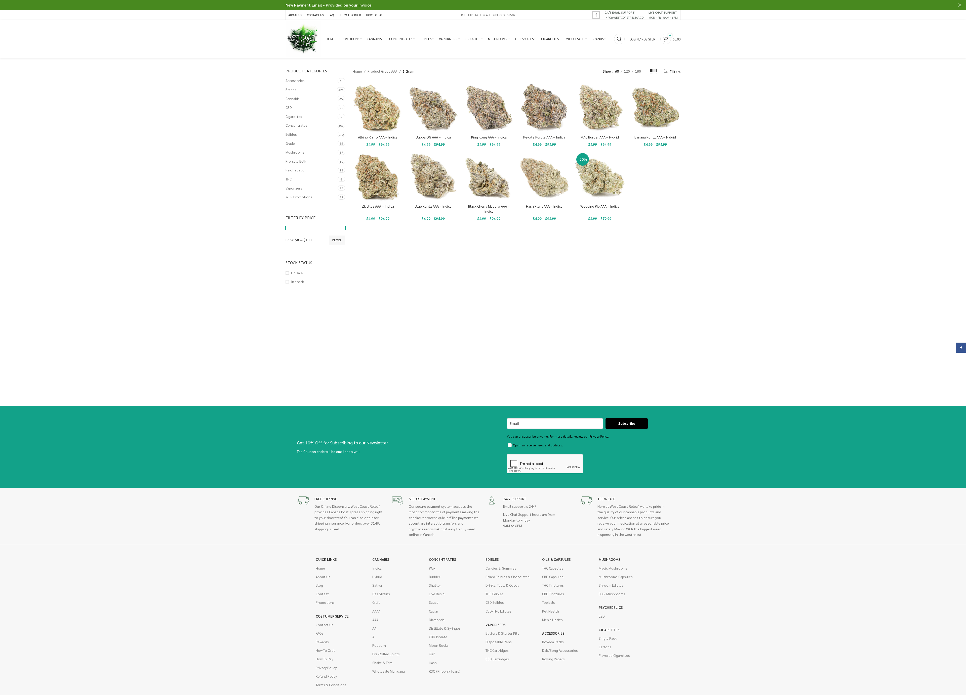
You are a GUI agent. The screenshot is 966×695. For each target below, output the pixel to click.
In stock (297, 281)
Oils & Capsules (556, 559)
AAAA (376, 611)
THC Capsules (552, 568)
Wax (432, 568)
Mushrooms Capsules (616, 576)
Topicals (548, 602)
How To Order (326, 650)
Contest (322, 593)
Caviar (433, 611)
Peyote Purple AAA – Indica (544, 137)
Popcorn (379, 645)
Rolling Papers (553, 659)
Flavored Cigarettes (614, 655)
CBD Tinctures (553, 593)
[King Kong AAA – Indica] (489, 107)
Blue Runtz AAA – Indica (433, 206)
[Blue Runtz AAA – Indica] (433, 176)
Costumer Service (332, 616)
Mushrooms (295, 152)
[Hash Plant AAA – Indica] (544, 176)
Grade (290, 143)
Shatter (435, 585)
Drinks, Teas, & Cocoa (502, 585)
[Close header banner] (959, 5)
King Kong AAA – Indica (489, 137)
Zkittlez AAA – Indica (378, 206)
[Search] (619, 39)
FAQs (320, 633)
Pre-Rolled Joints (386, 654)
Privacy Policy (326, 667)
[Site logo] (303, 38)
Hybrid (377, 576)
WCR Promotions (299, 197)
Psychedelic (295, 170)
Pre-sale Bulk (296, 161)
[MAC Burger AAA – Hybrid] (600, 107)
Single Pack (608, 638)
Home (357, 71)
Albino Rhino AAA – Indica (377, 137)
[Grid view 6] (653, 71)
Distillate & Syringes (445, 628)
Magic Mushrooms (613, 568)
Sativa (377, 585)
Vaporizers (294, 188)
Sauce (433, 602)
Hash (433, 662)
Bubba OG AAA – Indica (433, 137)
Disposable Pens (499, 641)
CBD (289, 107)
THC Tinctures (553, 585)
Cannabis (293, 98)
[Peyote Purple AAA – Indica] (544, 107)
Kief (432, 654)
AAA (375, 619)
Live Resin (437, 593)
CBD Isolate (438, 636)
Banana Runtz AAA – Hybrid (655, 137)
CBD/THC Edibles (498, 611)
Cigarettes (294, 116)
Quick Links (326, 559)
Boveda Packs (553, 641)
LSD (602, 616)
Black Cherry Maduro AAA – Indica (489, 208)
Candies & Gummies (501, 568)
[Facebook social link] (596, 15)
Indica (377, 568)
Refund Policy (326, 676)
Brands (291, 89)
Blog (319, 585)
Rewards (322, 641)
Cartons (605, 646)
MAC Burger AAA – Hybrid (600, 137)
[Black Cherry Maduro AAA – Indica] (489, 176)
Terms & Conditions (331, 684)
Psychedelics (611, 607)
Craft (376, 602)
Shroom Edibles (611, 585)
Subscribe (626, 423)
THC (289, 179)
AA (374, 628)
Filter (337, 240)
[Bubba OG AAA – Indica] (433, 107)
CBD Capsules (553, 576)
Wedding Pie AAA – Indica (599, 206)
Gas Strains (381, 593)
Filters (675, 71)
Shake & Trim (382, 662)
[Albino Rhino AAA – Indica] (378, 107)
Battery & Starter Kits (502, 633)
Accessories (295, 80)
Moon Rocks (439, 645)
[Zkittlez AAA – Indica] (378, 176)
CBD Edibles (495, 602)
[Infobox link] (624, 15)
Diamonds (437, 619)
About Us (323, 576)
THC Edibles (495, 593)
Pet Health (550, 611)
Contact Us (324, 624)
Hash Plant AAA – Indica (544, 206)
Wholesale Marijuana (388, 671)
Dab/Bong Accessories (560, 650)
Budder (434, 576)
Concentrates (296, 125)
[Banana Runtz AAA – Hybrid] (655, 107)
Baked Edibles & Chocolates (508, 576)
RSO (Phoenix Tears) (444, 671)
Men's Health (552, 619)
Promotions (325, 602)
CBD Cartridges (497, 659)
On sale (297, 272)
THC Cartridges (497, 650)
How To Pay (324, 659)
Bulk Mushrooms (612, 593)
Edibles (291, 134)
